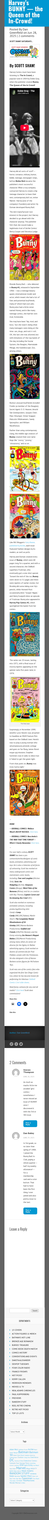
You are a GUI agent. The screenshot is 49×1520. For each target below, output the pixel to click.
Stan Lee (35, 1476)
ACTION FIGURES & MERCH (24, 1333)
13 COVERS (17, 1330)
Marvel (21, 1468)
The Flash (36, 1479)
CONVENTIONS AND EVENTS (24, 1356)
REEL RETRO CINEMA (21, 1405)
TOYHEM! (19, 1481)
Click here (34, 832)
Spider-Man (26, 1475)
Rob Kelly (17, 1476)
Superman (27, 1478)
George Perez (24, 1463)
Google (11, 1044)
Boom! (15, 1455)
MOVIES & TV (18, 1386)
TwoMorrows (28, 1480)
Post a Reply (28, 1124)
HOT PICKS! (17, 1375)
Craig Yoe (27, 1457)
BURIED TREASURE (20, 1345)
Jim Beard (36, 1465)
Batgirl (16, 1453)
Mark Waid (13, 1469)
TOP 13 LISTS (18, 1413)
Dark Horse (34, 1457)
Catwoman (13, 1457)
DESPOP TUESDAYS (20, 1364)
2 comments (26, 36)
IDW (22, 1465)
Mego (28, 1468)
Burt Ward (20, 1455)
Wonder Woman (15, 1483)
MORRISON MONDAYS (21, 1383)
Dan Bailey (28, 1133)
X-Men (23, 1483)
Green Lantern (14, 1465)
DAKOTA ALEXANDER (21, 1360)
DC (12, 1460)
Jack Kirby (28, 1465)
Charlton (20, 1457)
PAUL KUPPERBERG (20, 1394)
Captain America (30, 1455)
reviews (33, 1473)
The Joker (13, 1481)
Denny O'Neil (19, 1461)
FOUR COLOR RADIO (21, 1367)
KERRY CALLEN (18, 1379)
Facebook (16, 1044)
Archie (31, 1449)
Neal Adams (27, 1470)
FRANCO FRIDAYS (19, 1371)
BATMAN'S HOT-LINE (21, 1337)
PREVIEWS (16, 1398)
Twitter (21, 1044)
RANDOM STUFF (19, 1402)
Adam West (14, 1449)
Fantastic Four (14, 1463)
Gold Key (33, 1463)
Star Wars (19, 1479)
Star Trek (12, 1479)
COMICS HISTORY (19, 1352)
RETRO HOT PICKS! (20, 1409)
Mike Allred (17, 1471)
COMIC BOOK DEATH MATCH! (24, 1349)
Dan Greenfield (19, 31)
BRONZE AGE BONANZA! (22, 1341)
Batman (23, 1452)
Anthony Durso (23, 1449)
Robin (12, 1476)
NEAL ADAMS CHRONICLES (23, 1390)
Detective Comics (30, 1461)
